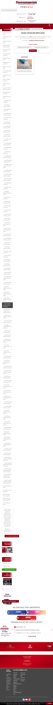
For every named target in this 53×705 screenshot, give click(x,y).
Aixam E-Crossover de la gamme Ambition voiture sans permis (7, 482)
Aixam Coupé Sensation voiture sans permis (7, 386)
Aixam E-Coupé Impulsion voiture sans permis (7, 300)
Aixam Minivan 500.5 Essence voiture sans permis (7, 166)
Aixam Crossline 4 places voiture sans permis (7, 224)
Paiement (15, 680)
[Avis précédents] (12, 630)
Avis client (22, 677)
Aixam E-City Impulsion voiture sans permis (7, 288)
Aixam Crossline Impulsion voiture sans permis (6, 305)
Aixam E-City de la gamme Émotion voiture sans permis (7, 459)
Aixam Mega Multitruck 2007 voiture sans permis (7, 327)
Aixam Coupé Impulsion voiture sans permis (7, 294)
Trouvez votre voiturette (7, 563)
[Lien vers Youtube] (26, 699)
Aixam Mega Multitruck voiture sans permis (7, 193)
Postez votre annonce (9, 569)
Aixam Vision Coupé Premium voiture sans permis (7, 372)
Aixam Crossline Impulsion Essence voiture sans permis (6, 311)
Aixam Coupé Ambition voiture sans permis (7, 433)
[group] (7, 550)
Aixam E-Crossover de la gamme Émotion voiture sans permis (7, 470)
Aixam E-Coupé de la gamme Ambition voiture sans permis (7, 476)
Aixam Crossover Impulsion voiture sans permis (7, 317)
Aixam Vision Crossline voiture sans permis (7, 352)
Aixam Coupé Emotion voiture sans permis (7, 412)
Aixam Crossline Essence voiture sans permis (7, 230)
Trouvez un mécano (6, 565)
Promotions (8, 679)
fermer (50, 703)
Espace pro (22, 672)
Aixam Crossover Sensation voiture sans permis (7, 398)
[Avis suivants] (52, 630)
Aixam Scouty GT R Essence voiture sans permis (7, 278)
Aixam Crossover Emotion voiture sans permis (7, 418)
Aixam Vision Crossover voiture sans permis (7, 346)
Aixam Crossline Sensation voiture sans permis (7, 392)
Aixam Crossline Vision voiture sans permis (6, 362)
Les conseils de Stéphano (12, 536)
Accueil (7, 689)
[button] (11, 551)
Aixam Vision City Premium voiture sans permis (7, 341)
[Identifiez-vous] (49, 25)
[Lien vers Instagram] (29, 699)
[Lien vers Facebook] (23, 699)
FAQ (14, 694)
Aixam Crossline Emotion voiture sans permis (7, 423)
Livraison (8, 677)
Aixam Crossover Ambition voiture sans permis (7, 445)
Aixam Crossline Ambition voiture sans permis (7, 439)
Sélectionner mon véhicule (9, 601)
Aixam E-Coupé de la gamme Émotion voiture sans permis (7, 465)
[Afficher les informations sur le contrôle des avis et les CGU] (9, 633)
